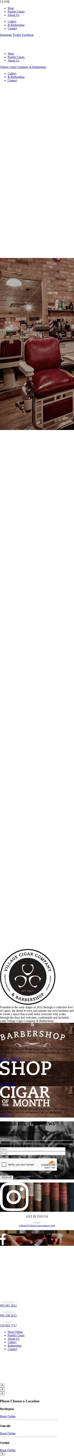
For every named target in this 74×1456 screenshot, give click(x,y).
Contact (12, 28)
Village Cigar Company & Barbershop (23, 67)
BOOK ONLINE (10, 1059)
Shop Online (15, 1332)
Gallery (12, 21)
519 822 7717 (8, 1325)
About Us (13, 15)
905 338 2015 (8, 1315)
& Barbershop (16, 25)
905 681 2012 (8, 1305)
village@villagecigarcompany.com (37, 1225)
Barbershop (14, 1345)
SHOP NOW (8, 1084)
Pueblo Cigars (16, 11)
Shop (11, 8)
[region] (37, 517)
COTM (4, 1115)
